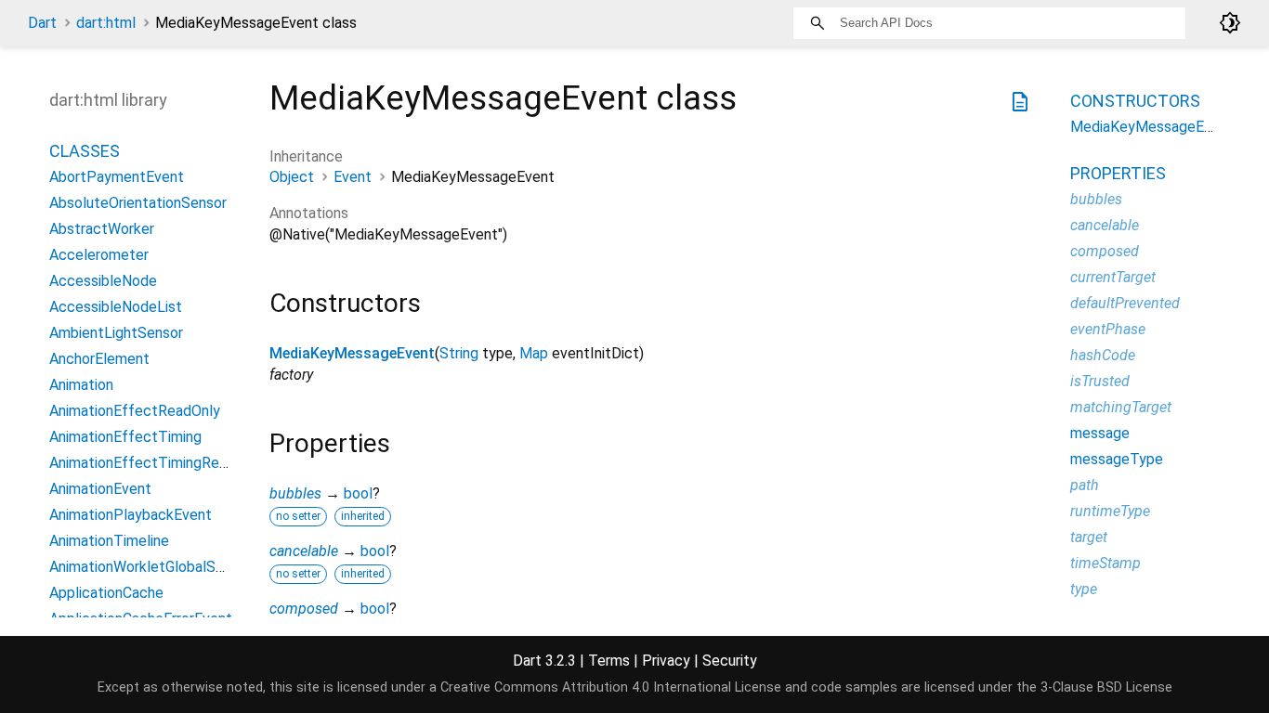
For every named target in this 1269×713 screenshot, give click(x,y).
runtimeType (1110, 511)
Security (729, 660)
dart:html (106, 23)
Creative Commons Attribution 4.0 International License (610, 687)
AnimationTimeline (109, 541)
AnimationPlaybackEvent (130, 515)
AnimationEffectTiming (125, 437)
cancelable (303, 551)
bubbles (295, 493)
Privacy (666, 660)
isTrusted (1100, 381)
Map (533, 353)
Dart (42, 23)
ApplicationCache (106, 593)
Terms (609, 660)
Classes (84, 151)
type (1083, 589)
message (1100, 433)
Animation (81, 385)
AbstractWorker (101, 229)
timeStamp (1105, 563)
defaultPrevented (1125, 303)
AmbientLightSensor (116, 333)
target (1088, 537)
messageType (1116, 459)
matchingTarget (1120, 407)
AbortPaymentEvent (116, 177)
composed (303, 608)
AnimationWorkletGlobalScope (149, 567)
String (458, 353)
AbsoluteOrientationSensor (138, 203)
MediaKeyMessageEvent (352, 353)
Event (353, 177)
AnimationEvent (100, 489)
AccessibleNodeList (115, 307)
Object (291, 177)
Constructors (1135, 100)
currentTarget (1113, 277)
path (1084, 485)
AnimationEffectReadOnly (134, 411)
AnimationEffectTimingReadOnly (156, 463)
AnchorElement (99, 359)
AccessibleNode (103, 281)
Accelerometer (99, 255)
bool (358, 493)
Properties (1118, 173)
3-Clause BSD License (1106, 687)
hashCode (1102, 355)
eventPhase (1107, 329)
